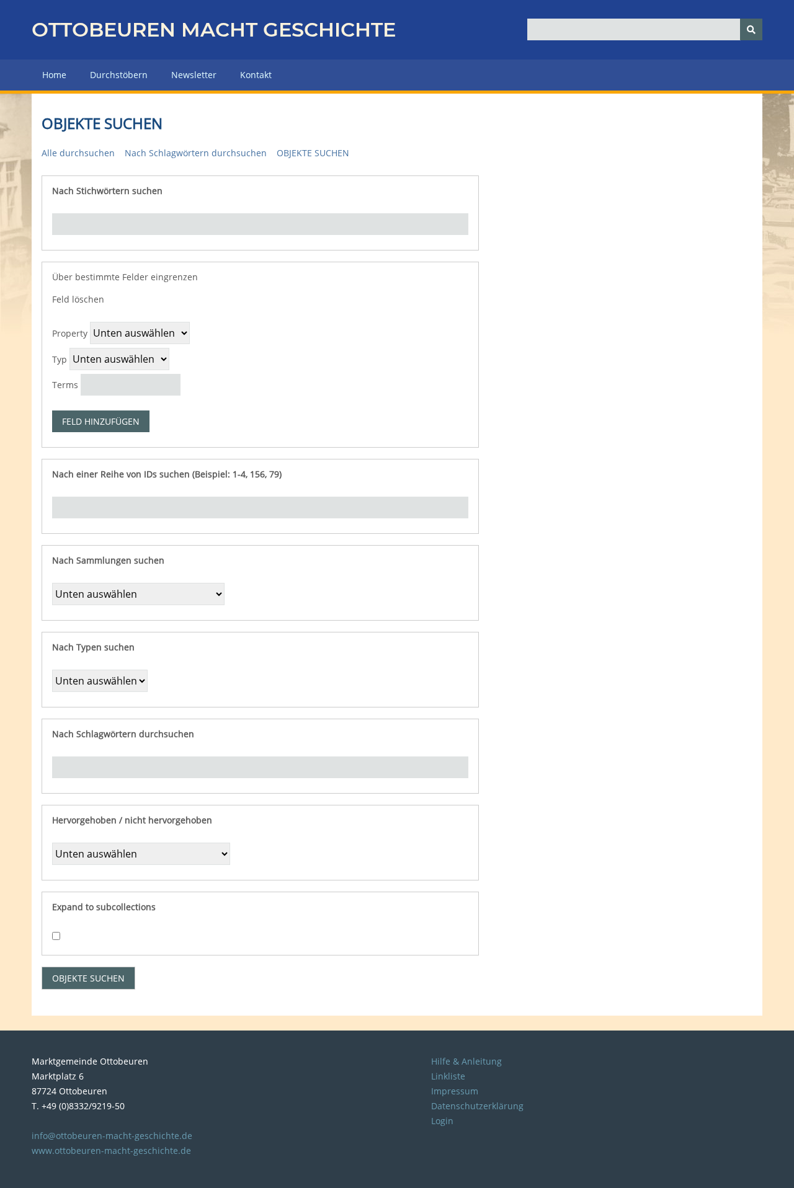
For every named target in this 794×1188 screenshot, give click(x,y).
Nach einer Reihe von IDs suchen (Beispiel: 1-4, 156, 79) (167, 474)
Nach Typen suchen (93, 647)
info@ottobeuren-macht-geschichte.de (112, 1135)
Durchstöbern (119, 75)
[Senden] (751, 29)
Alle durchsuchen (78, 153)
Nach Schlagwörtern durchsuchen (196, 153)
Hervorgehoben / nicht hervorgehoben (132, 820)
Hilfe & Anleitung (466, 1061)
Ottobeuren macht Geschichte (214, 29)
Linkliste (448, 1076)
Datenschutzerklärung (477, 1106)
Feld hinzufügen (101, 421)
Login (442, 1121)
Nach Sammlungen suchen (108, 560)
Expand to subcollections (104, 907)
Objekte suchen (313, 153)
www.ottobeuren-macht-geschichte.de (111, 1150)
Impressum (454, 1091)
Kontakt (256, 75)
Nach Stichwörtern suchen (107, 191)
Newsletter (193, 75)
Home (54, 75)
